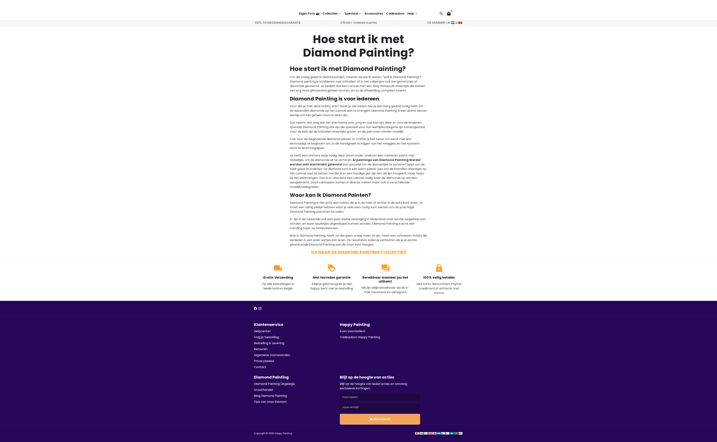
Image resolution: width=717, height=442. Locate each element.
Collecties (332, 13)
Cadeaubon (395, 13)
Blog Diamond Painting (270, 396)
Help (412, 13)
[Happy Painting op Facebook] (255, 308)
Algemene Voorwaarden (272, 355)
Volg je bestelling (266, 337)
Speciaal (352, 13)
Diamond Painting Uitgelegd (274, 384)
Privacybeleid (264, 361)
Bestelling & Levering (269, 343)
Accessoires (373, 13)
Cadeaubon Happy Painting (360, 337)
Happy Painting (283, 433)
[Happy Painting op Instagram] (259, 308)
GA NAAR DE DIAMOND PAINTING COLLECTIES (358, 252)
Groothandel (263, 390)
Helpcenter (262, 331)
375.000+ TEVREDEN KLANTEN (358, 23)
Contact (260, 367)
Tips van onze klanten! (270, 402)
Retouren (261, 349)
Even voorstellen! (352, 331)
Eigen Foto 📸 (309, 13)
